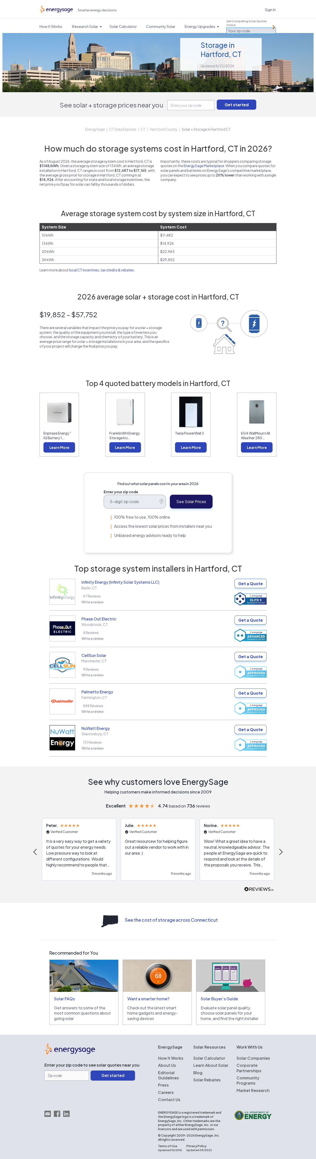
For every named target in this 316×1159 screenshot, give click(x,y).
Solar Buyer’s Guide (219, 998)
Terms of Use (167, 1146)
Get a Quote (250, 583)
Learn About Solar (210, 1065)
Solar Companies (253, 1058)
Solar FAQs (64, 998)
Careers (166, 1092)
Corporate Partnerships (249, 1068)
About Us (167, 1065)
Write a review (92, 602)
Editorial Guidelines (168, 1075)
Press (163, 1085)
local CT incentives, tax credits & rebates (101, 270)
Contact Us (169, 1099)
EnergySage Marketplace (204, 165)
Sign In (270, 9)
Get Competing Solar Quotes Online (246, 23)
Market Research (253, 1090)
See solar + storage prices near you (111, 105)
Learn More (59, 447)
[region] (158, 852)
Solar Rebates (207, 1079)
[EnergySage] (69, 1053)
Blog (197, 1072)
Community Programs (248, 1080)
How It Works (170, 1058)
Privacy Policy (196, 1146)
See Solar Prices (191, 501)
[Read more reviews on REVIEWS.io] (259, 889)
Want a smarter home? (148, 998)
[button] (35, 852)
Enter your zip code (121, 492)
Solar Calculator (209, 1058)
